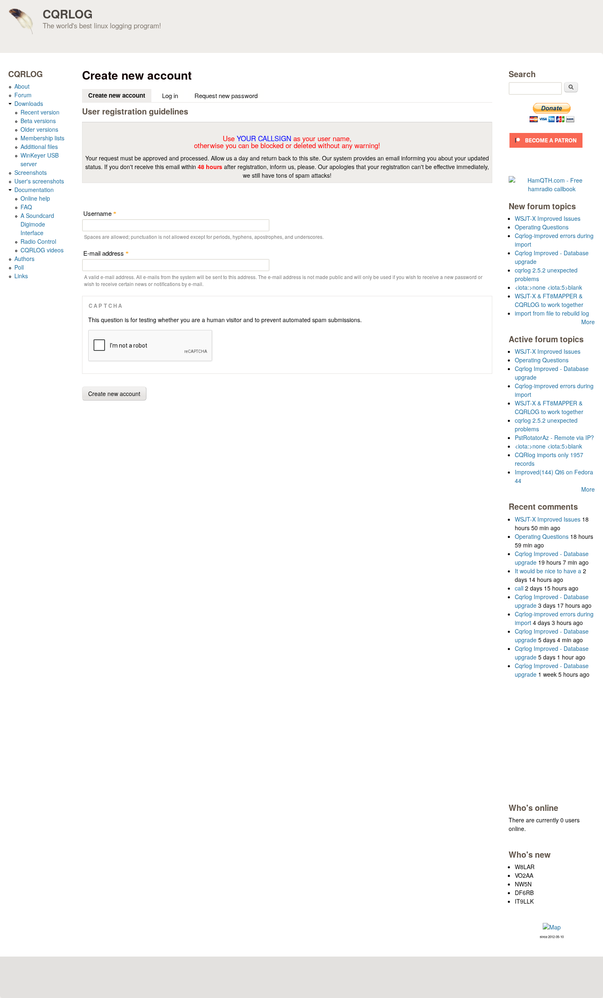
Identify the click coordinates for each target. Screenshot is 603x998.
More (588, 322)
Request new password (226, 95)
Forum (23, 95)
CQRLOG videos (42, 250)
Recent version (40, 112)
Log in (170, 95)
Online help (35, 198)
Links (21, 276)
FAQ (26, 207)
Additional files (39, 146)
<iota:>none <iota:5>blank (548, 287)
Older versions (39, 129)
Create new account (119, 95)
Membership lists (42, 138)
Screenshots (30, 172)
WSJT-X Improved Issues (547, 218)
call (519, 588)
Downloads (28, 103)
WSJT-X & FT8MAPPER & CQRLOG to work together (549, 300)
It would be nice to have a (548, 571)
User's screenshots (39, 181)
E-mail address (106, 253)
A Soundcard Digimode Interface (37, 224)
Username (99, 213)
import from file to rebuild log (552, 313)
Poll (19, 267)
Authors (24, 258)
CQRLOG (68, 13)
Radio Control (38, 241)
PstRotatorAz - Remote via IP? (554, 437)
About (22, 86)
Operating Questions (542, 227)
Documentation (34, 189)
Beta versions (38, 121)
